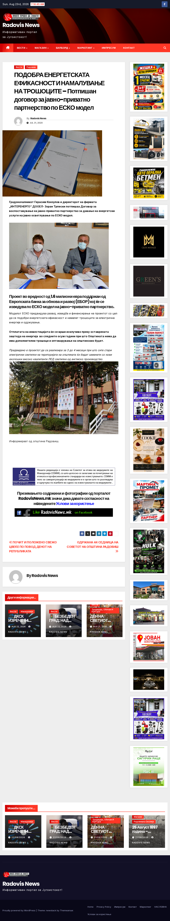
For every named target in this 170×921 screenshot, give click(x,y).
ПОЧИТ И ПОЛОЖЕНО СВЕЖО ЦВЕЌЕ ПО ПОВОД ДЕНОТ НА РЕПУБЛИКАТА (33, 546)
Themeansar (66, 910)
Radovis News (21, 25)
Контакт (129, 48)
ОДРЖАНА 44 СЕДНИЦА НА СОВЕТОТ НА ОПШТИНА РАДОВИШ (92, 544)
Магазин (41, 48)
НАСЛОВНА (160, 906)
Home (90, 906)
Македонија (27, 611)
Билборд (62, 48)
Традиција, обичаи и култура (102, 610)
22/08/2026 (18, 837)
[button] (165, 48)
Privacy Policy (104, 906)
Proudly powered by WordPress (19, 910)
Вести (21, 48)
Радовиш (31, 67)
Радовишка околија (144, 821)
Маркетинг (85, 48)
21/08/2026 (101, 837)
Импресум (109, 48)
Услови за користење (75, 503)
